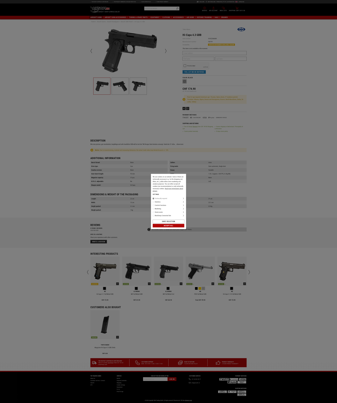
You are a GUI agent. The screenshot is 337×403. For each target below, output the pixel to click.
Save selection (168, 221)
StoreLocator (159, 212)
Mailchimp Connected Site (163, 216)
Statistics (158, 202)
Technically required (161, 198)
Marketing (158, 209)
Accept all (168, 225)
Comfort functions (160, 205)
